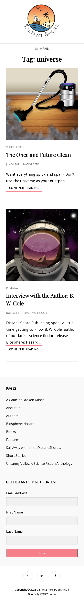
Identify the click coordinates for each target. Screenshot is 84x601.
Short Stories (15, 147)
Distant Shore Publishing (52, 589)
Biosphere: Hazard (20, 423)
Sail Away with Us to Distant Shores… (34, 447)
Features (13, 439)
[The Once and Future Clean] (42, 104)
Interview (12, 287)
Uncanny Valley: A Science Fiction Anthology (39, 463)
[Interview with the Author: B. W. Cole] (42, 245)
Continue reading (25, 189)
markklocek (31, 164)
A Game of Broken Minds (25, 400)
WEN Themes (48, 594)
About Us (13, 408)
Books (11, 431)
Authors (12, 416)
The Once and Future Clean (38, 154)
